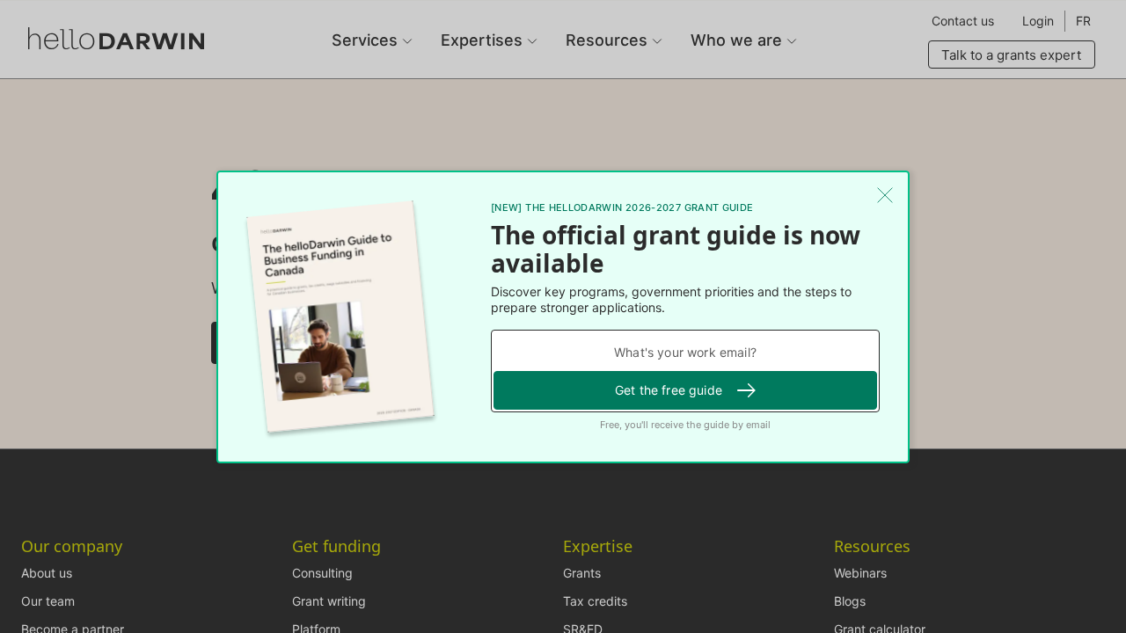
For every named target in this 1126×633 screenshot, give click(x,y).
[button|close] (885, 195)
